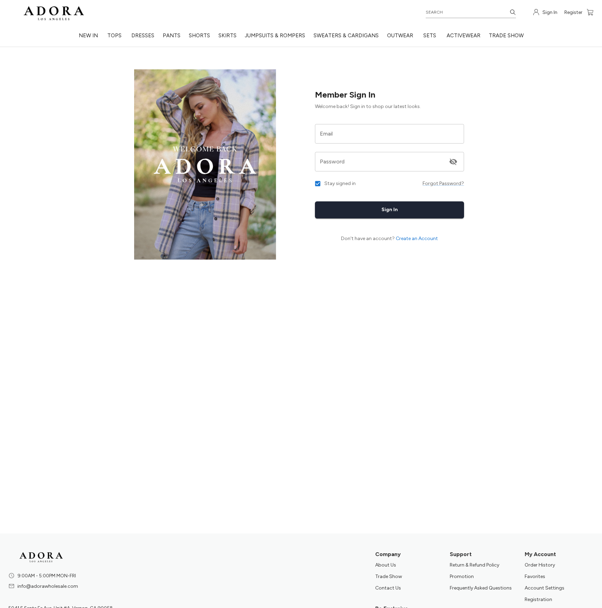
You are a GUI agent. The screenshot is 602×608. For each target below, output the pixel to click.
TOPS (114, 35)
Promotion (462, 576)
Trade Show (388, 576)
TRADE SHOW (506, 35)
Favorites (535, 576)
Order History (540, 565)
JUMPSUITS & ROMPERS (275, 35)
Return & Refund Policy (474, 565)
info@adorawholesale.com (47, 586)
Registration (538, 599)
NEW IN (88, 35)
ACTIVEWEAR (463, 35)
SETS (429, 35)
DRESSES (142, 35)
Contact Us (388, 588)
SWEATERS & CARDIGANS (346, 35)
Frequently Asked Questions (481, 588)
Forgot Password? (443, 183)
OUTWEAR (400, 35)
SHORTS (199, 35)
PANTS (171, 35)
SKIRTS (227, 35)
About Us (385, 565)
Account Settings (544, 588)
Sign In (389, 210)
